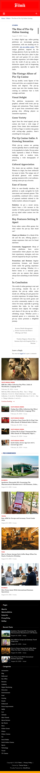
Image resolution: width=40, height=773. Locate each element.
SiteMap (3, 621)
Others (15, 25)
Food (3, 552)
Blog (2, 673)
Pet (2, 737)
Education (4, 690)
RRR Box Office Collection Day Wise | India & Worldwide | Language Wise (16, 385)
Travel (3, 516)
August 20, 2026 (6, 523)
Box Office (4, 679)
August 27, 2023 (17, 36)
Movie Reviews (5, 720)
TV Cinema (4, 753)
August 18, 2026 (6, 594)
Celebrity (4, 684)
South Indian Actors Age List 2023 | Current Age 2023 (23, 444)
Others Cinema (5, 734)
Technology (4, 748)
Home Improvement (7, 706)
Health (3, 701)
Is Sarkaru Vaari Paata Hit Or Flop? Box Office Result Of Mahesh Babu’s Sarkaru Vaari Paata (24, 422)
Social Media (5, 739)
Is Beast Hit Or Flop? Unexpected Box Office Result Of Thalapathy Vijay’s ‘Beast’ (23, 433)
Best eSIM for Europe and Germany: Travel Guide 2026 (18, 519)
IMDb (3, 709)
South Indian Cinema (8, 382)
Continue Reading (6, 402)
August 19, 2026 (6, 559)
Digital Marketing (6, 687)
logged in (22, 353)
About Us (4, 609)
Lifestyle (3, 715)
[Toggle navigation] (3, 13)
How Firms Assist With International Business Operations (17, 591)
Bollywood (4, 676)
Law (2, 712)
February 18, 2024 (16, 414)
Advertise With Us (6, 612)
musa (25, 36)
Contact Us (4, 615)
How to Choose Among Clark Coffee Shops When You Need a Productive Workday (19, 555)
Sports (3, 745)
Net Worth (4, 723)
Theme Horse (23, 765)
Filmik (20, 762)
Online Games (5, 728)
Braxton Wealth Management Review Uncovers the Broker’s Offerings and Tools (24, 330)
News (3, 726)
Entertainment (5, 693)
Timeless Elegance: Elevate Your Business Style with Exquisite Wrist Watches (25, 341)
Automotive (4, 670)
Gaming (3, 698)
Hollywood (4, 704)
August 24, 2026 (6, 487)
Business (4, 480)
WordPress (26, 768)
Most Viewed (5, 717)
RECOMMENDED (9, 453)
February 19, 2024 (7, 389)
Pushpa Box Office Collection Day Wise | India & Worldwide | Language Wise (24, 410)
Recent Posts (8, 627)
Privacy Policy (5, 618)
